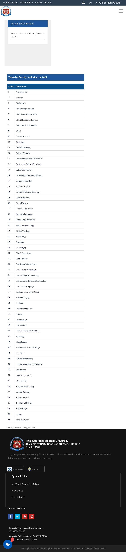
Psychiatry (20, 353)
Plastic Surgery (21, 342)
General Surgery (22, 203)
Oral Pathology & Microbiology (27, 275)
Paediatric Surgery (22, 297)
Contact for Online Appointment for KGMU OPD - (28, 536)
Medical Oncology (23, 231)
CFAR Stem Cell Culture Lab (26, 125)
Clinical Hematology (23, 148)
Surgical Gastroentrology (25, 386)
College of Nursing (23, 153)
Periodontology (21, 320)
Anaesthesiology (22, 92)
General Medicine (22, 198)
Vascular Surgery (22, 420)
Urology (19, 414)
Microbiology (21, 236)
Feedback (19, 497)
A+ (90, 2)
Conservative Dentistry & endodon (28, 164)
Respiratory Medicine (24, 375)
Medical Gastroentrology (25, 225)
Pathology (19, 314)
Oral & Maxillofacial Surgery (26, 264)
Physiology (20, 336)
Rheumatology (21, 381)
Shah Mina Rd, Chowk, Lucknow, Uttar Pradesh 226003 (85, 454)
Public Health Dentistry (24, 359)
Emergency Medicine (23, 181)
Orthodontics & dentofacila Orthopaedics (31, 281)
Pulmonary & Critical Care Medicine (29, 364)
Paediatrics (20, 303)
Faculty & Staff (26, 2)
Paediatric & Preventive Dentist (27, 292)
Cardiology (20, 142)
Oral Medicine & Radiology (26, 270)
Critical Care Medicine (24, 170)
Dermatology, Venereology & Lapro (29, 175)
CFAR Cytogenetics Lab (25, 109)
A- (97, 2)
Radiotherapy (21, 370)
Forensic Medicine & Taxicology (28, 192)
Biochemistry (21, 103)
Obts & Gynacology (23, 253)
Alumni (48, 2)
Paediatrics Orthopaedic (24, 309)
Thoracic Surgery (22, 397)
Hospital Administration (24, 214)
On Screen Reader (110, 2)
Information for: (10, 2)
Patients (38, 2)
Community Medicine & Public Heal (29, 159)
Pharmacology (21, 325)
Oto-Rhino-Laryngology (25, 286)
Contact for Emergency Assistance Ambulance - (26, 528)
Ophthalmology (21, 259)
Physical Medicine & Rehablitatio (28, 331)
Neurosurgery (21, 247)
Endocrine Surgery (23, 186)
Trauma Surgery (22, 409)
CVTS (18, 131)
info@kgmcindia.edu (21, 458)
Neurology (20, 242)
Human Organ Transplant (25, 220)
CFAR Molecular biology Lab (27, 120)
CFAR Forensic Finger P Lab (26, 114)
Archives (18, 490)
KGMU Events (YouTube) (26, 484)
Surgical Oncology (23, 392)
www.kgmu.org (44, 458)
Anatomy (19, 98)
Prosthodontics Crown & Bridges (28, 347)
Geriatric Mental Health (24, 209)
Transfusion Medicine (24, 403)
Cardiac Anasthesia (23, 136)
